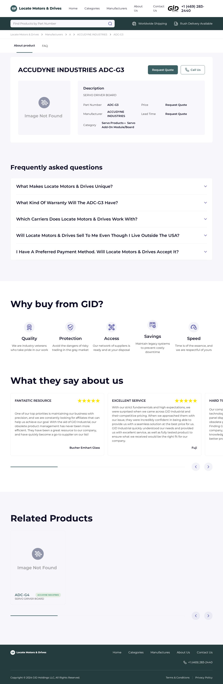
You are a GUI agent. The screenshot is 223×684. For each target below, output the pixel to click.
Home (73, 8)
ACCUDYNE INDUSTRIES (92, 34)
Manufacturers (117, 8)
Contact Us (205, 652)
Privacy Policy (204, 677)
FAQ (45, 46)
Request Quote (163, 70)
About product (24, 45)
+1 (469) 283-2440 (192, 8)
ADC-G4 (22, 595)
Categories (92, 8)
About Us (183, 652)
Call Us (196, 70)
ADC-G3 (118, 34)
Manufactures (160, 652)
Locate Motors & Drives (24, 34)
